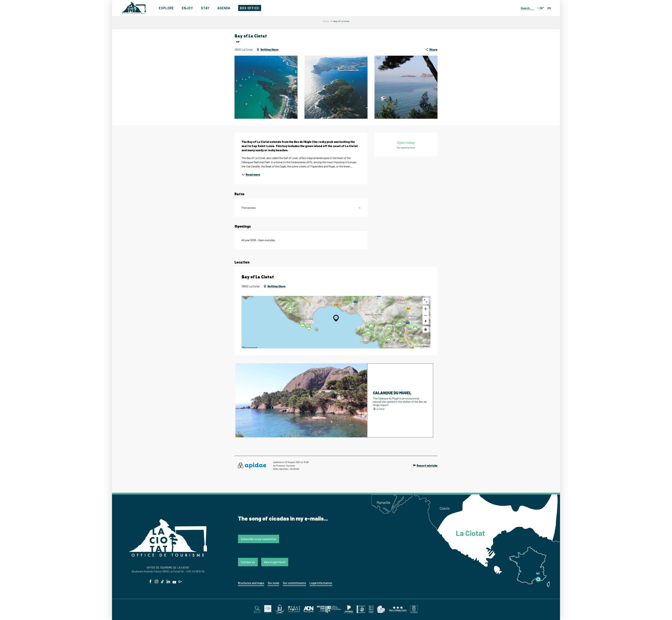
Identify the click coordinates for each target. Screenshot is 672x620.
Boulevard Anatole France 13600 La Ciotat (156, 571)
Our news (273, 582)
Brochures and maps (251, 582)
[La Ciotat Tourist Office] (133, 8)
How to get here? (274, 562)
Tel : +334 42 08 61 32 (192, 571)
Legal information (321, 582)
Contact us (248, 562)
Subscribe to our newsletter (258, 539)
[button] (527, 8)
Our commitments (294, 582)
